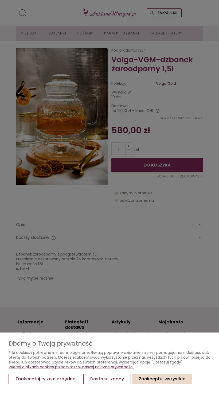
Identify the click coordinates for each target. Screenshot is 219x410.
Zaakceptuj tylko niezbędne (45, 379)
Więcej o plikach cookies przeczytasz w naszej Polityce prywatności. (71, 367)
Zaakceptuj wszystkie (162, 379)
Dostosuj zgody (107, 379)
